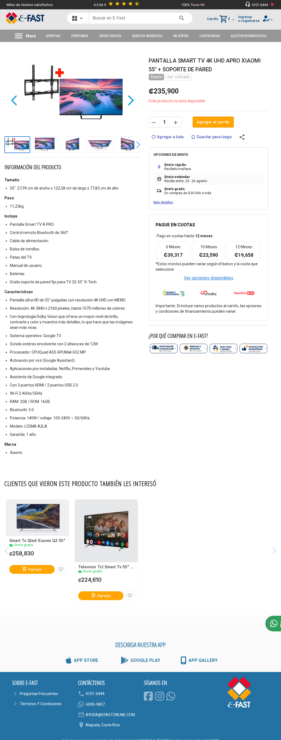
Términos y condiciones (40, 704)
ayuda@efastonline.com (110, 715)
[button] (134, 145)
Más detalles (163, 202)
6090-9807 (95, 704)
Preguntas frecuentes (39, 693)
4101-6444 (95, 693)
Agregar (32, 569)
